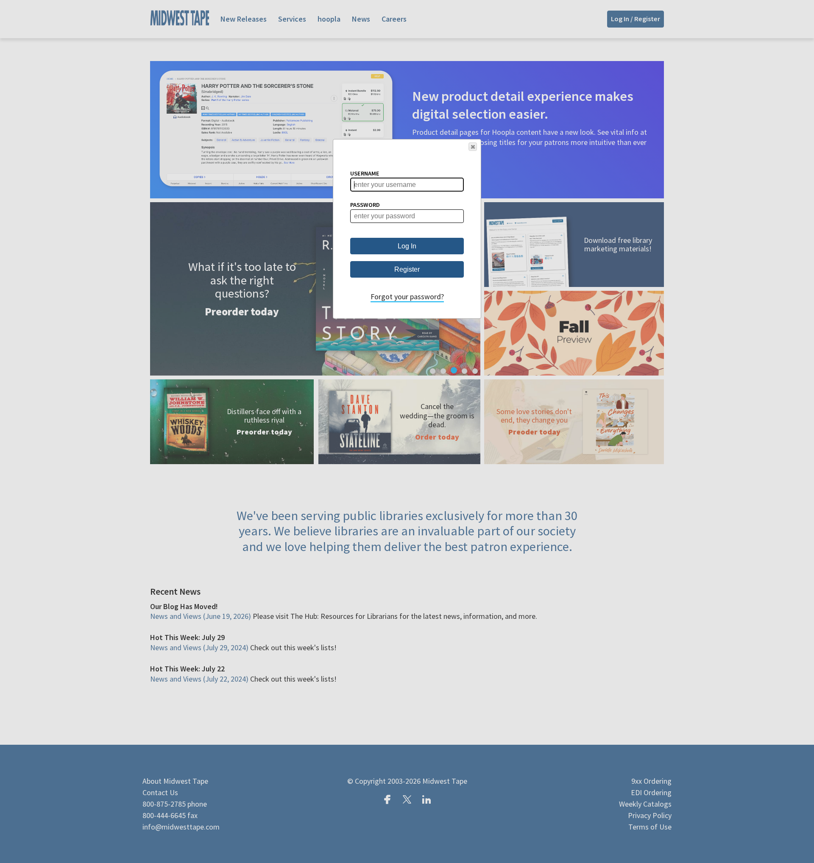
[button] (472, 146)
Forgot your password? (407, 296)
